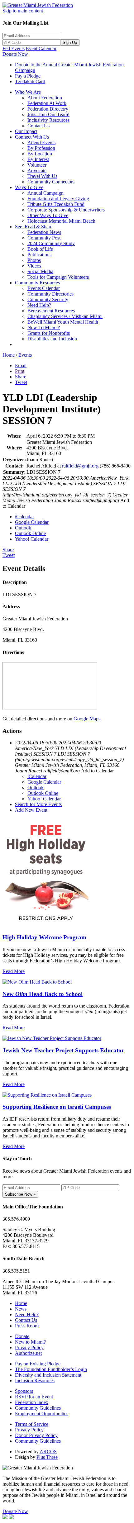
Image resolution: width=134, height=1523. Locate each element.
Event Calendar (41, 48)
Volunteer (36, 165)
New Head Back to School (42, 994)
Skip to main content (22, 10)
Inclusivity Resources (48, 120)
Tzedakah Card (30, 81)
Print (19, 371)
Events (25, 355)
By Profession (41, 148)
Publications (39, 254)
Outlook (23, 527)
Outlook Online (30, 533)
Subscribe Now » (20, 1194)
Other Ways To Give (47, 215)
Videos (34, 265)
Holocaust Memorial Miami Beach (61, 221)
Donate (22, 1336)
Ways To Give (29, 187)
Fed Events (13, 48)
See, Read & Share (33, 226)
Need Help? (39, 305)
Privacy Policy (29, 1347)
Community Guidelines (38, 1408)
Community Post (43, 237)
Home (8, 355)
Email (20, 365)
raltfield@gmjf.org (80, 465)
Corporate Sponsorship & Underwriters (66, 209)
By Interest (38, 159)
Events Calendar (43, 288)
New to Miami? (30, 1342)
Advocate (36, 170)
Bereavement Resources (51, 310)
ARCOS (48, 1451)
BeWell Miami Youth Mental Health (62, 322)
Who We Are (28, 92)
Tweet (21, 382)
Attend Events (41, 142)
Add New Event (31, 810)
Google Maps (87, 718)
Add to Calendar (97, 770)
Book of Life (40, 249)
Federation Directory (47, 108)
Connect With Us (32, 137)
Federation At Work (46, 103)
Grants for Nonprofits (48, 333)
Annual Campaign (45, 193)
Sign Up (70, 42)
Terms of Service (31, 1424)
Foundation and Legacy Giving (58, 198)
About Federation (44, 97)
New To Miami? (43, 327)
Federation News (44, 232)
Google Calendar (32, 522)
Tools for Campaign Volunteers (58, 277)
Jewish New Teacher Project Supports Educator (63, 1050)
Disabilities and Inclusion (52, 338)
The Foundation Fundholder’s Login (51, 1369)
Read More (13, 971)
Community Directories (50, 294)
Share (20, 376)
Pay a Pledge (28, 75)
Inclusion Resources (35, 1380)
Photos (34, 260)
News (20, 1309)
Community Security (47, 299)
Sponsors (24, 1391)
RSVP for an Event (34, 1396)
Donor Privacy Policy (36, 1435)
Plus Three (47, 1457)
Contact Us (38, 125)
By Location (39, 153)
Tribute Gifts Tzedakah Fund (55, 204)
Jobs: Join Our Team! (48, 114)
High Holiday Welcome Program (44, 937)
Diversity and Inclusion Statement (48, 1375)
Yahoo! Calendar (31, 539)
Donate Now (15, 54)
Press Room (27, 1325)
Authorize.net (28, 1353)
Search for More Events (38, 804)
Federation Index (31, 1402)
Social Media (40, 271)
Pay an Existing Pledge (37, 1363)
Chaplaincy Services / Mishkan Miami (65, 316)
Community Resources (37, 282)
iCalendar (24, 516)
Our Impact (26, 131)
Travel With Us (42, 176)
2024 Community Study (51, 243)
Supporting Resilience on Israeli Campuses (56, 1106)
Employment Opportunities (41, 1413)
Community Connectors (50, 181)
